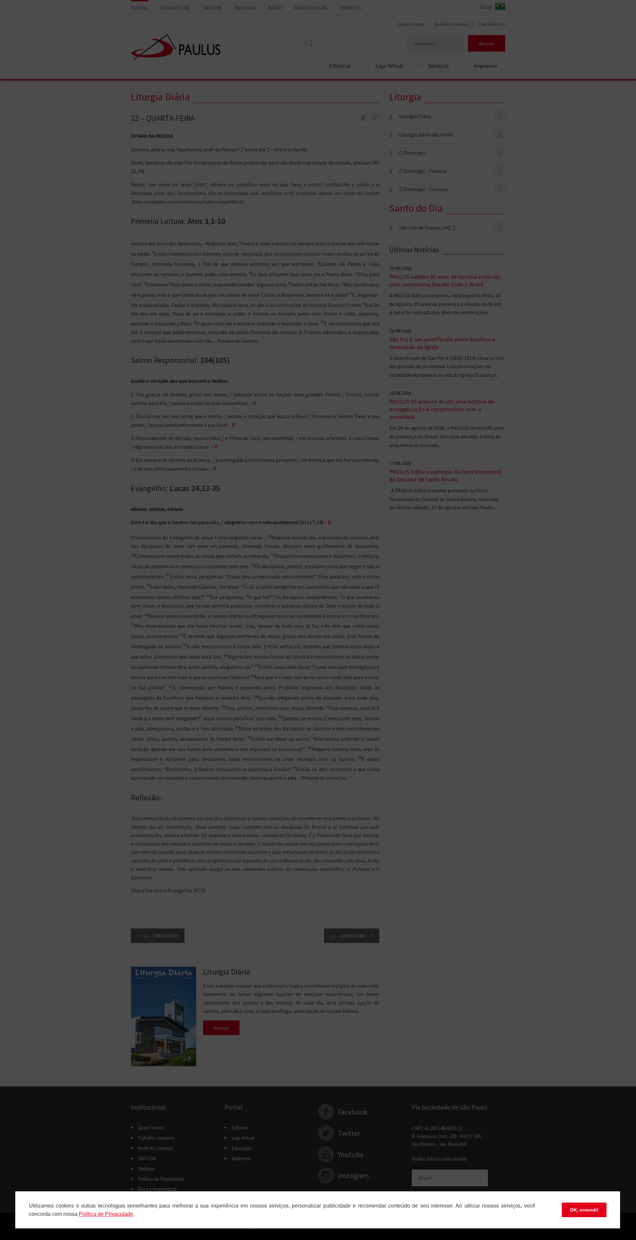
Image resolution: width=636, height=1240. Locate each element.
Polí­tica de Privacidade (106, 1214)
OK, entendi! (584, 1210)
